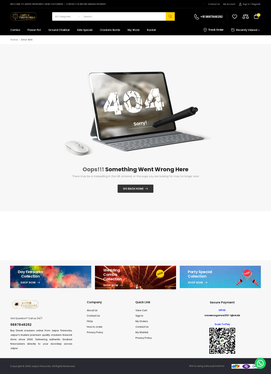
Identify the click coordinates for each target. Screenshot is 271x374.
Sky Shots (133, 30)
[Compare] (246, 16)
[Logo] (23, 16)
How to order (95, 327)
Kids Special (85, 30)
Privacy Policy (95, 332)
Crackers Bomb (110, 30)
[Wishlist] (234, 16)
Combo (15, 30)
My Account (229, 4)
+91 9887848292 (211, 17)
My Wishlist (142, 332)
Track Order (216, 30)
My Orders (142, 321)
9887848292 (21, 324)
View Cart (141, 310)
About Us (92, 310)
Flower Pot (34, 30)
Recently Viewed (246, 30)
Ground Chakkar (59, 30)
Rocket (151, 30)
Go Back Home (133, 189)
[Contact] (197, 17)
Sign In (139, 315)
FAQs (90, 321)
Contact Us (214, 4)
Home (14, 39)
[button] (260, 363)
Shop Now (28, 282)
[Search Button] (170, 16)
